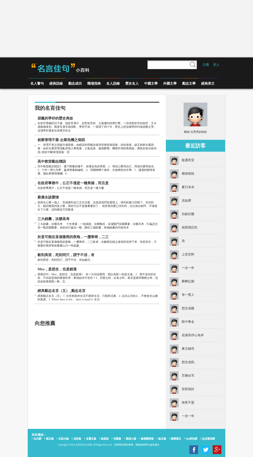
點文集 (162, 438)
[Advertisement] (126, 28)
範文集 (50, 438)
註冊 (206, 64)
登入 (216, 64)
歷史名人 (132, 83)
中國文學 (151, 83)
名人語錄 (113, 83)
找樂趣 (117, 438)
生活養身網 (208, 438)
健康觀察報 (147, 438)
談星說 (105, 438)
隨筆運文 (176, 438)
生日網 (37, 438)
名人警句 (37, 83)
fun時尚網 (191, 438)
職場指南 (94, 83)
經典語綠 (56, 83)
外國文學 (170, 83)
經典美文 (208, 83)
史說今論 (64, 438)
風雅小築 (131, 438)
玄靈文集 (91, 438)
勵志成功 (75, 83)
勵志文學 (189, 83)
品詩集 (77, 438)
